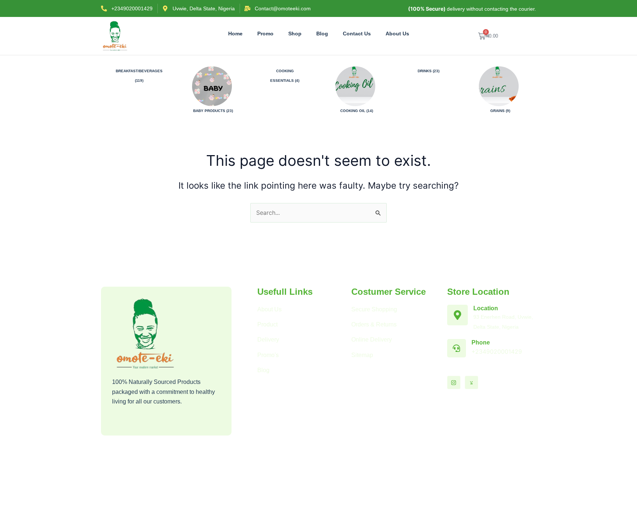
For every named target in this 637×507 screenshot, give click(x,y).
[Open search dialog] (526, 36)
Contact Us (357, 33)
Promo (265, 33)
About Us (397, 33)
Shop (295, 33)
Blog (322, 33)
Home (235, 33)
